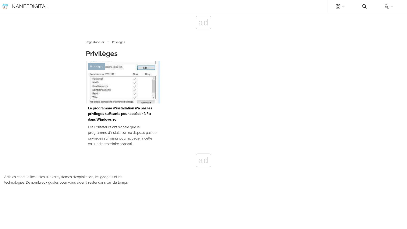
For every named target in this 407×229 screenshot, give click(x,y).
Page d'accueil (95, 42)
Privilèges (96, 66)
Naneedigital (30, 6)
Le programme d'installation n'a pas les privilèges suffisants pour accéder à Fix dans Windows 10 (120, 113)
